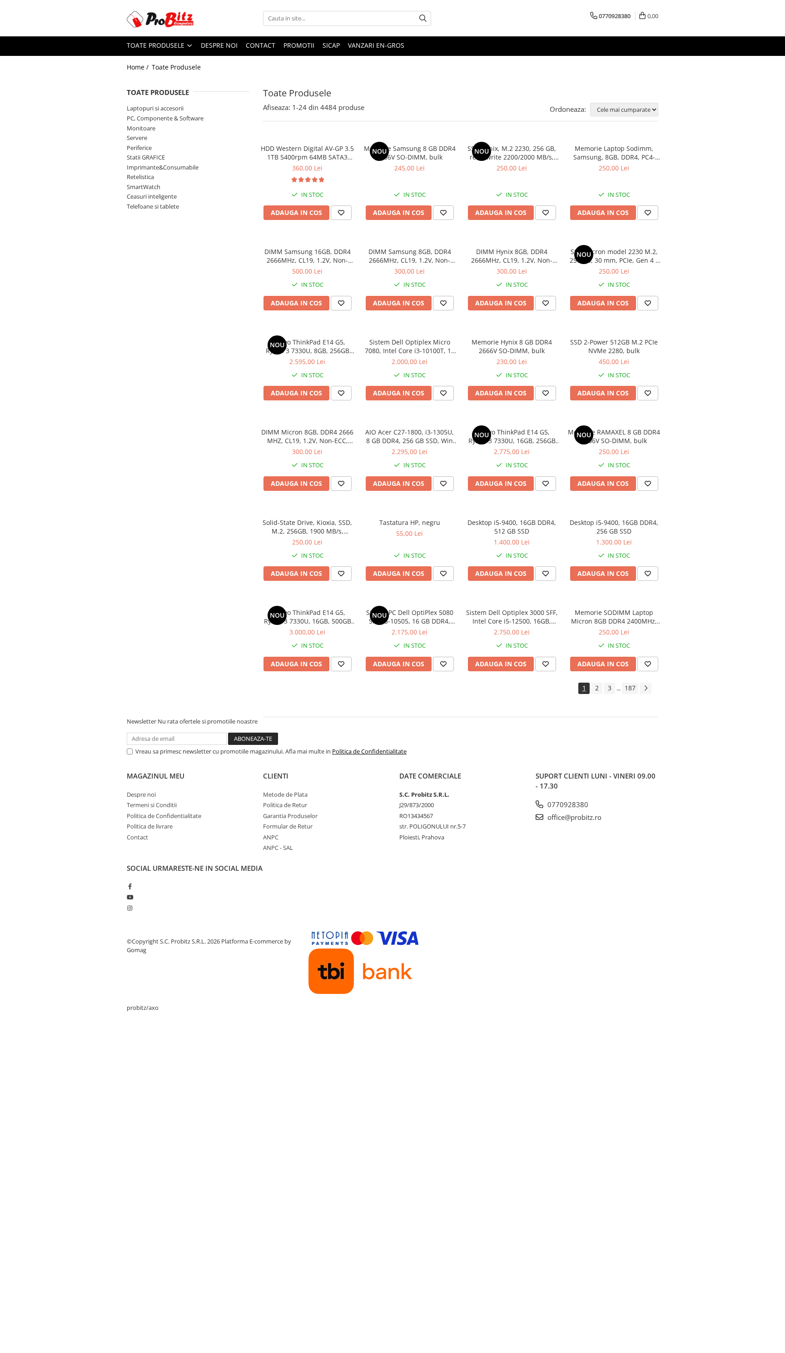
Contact (260, 45)
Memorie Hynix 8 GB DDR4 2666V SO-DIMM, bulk (512, 346)
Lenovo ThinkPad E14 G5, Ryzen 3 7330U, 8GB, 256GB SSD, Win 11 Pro (307, 346)
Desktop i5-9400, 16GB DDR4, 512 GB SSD (511, 526)
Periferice (139, 148)
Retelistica (140, 177)
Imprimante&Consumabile (163, 167)
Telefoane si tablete (153, 206)
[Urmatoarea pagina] (645, 688)
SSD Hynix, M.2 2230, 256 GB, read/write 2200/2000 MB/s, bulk (511, 152)
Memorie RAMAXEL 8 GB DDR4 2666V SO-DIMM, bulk (614, 436)
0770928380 (567, 804)
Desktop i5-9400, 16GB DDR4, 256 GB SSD (614, 526)
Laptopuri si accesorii (155, 108)
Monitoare (141, 128)
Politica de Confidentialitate (369, 751)
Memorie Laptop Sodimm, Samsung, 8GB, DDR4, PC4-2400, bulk (614, 152)
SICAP (331, 45)
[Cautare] (423, 18)
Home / (138, 67)
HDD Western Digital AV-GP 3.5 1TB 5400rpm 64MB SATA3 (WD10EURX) (307, 152)
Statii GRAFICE (146, 157)
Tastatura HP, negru (409, 522)
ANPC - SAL (278, 848)
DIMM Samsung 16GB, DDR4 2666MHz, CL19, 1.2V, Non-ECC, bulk (307, 256)
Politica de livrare (150, 826)
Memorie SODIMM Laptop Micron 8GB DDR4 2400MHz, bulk (614, 616)
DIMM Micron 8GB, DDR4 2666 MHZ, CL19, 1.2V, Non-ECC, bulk (307, 436)
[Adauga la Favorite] (341, 212)
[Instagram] (130, 908)
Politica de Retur (285, 805)
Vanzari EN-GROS (376, 45)
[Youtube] (130, 897)
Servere (137, 138)
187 (630, 688)
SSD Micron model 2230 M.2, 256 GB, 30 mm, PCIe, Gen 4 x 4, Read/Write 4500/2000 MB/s (614, 256)
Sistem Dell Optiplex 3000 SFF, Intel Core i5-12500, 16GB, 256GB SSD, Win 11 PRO (512, 616)
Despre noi (219, 45)
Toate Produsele (156, 45)
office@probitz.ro (573, 817)
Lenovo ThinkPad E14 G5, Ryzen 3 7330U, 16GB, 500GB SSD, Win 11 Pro (307, 616)
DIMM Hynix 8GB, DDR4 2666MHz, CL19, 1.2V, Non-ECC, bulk (511, 256)
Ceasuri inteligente (152, 196)
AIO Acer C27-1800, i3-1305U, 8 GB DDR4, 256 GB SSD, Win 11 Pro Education (409, 436)
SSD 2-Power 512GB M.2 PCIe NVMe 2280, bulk (614, 346)
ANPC (270, 837)
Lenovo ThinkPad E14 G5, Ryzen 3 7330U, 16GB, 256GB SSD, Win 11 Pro (512, 436)
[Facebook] (130, 886)
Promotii (298, 45)
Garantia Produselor (290, 816)
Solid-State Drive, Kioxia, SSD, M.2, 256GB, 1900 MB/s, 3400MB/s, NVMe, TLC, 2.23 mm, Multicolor (307, 526)
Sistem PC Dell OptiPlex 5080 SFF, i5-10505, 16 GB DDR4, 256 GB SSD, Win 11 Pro (409, 616)
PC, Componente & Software (165, 118)
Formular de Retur (288, 826)
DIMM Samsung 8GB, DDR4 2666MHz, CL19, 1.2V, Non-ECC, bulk (409, 256)
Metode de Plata (285, 794)
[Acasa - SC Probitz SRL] (172, 18)
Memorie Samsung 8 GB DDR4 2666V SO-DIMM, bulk (410, 152)
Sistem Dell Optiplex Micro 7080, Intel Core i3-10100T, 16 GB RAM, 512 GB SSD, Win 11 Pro (410, 346)
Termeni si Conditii (152, 805)
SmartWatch (143, 187)
